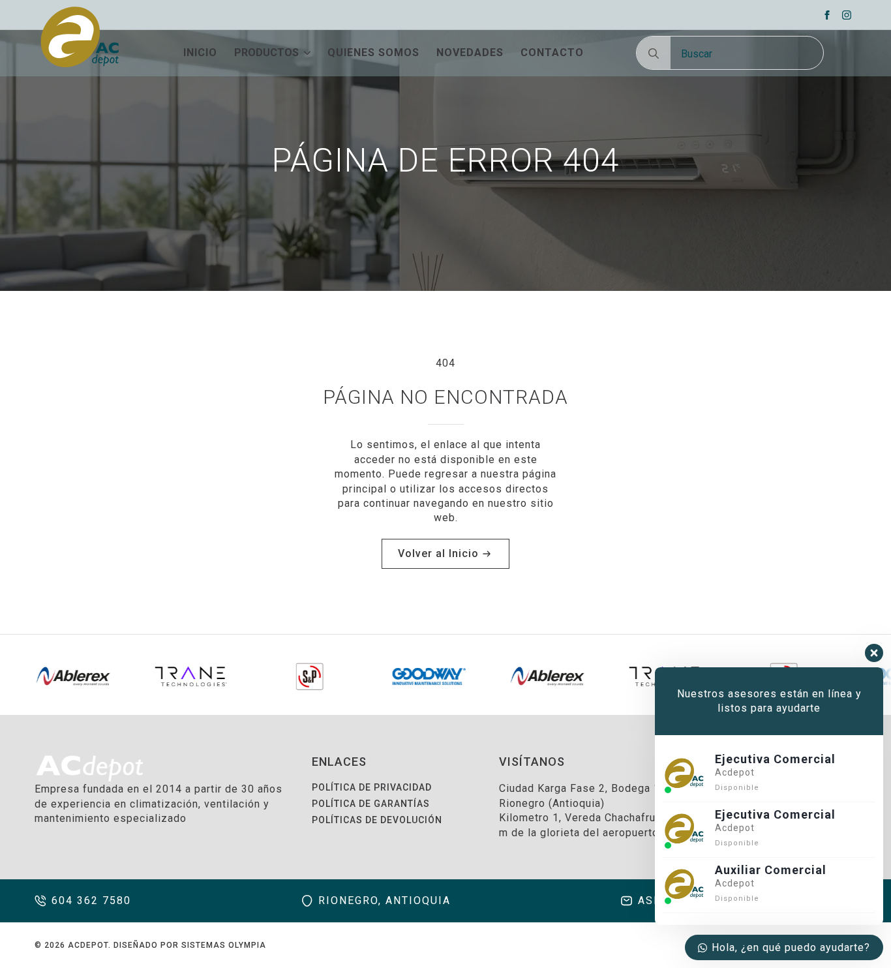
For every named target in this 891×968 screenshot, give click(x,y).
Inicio (200, 53)
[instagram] (846, 15)
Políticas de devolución (377, 820)
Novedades (470, 53)
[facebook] (827, 15)
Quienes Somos (373, 53)
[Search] (654, 53)
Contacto (552, 53)
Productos (266, 53)
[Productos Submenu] (304, 53)
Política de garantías (371, 803)
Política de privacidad (372, 787)
